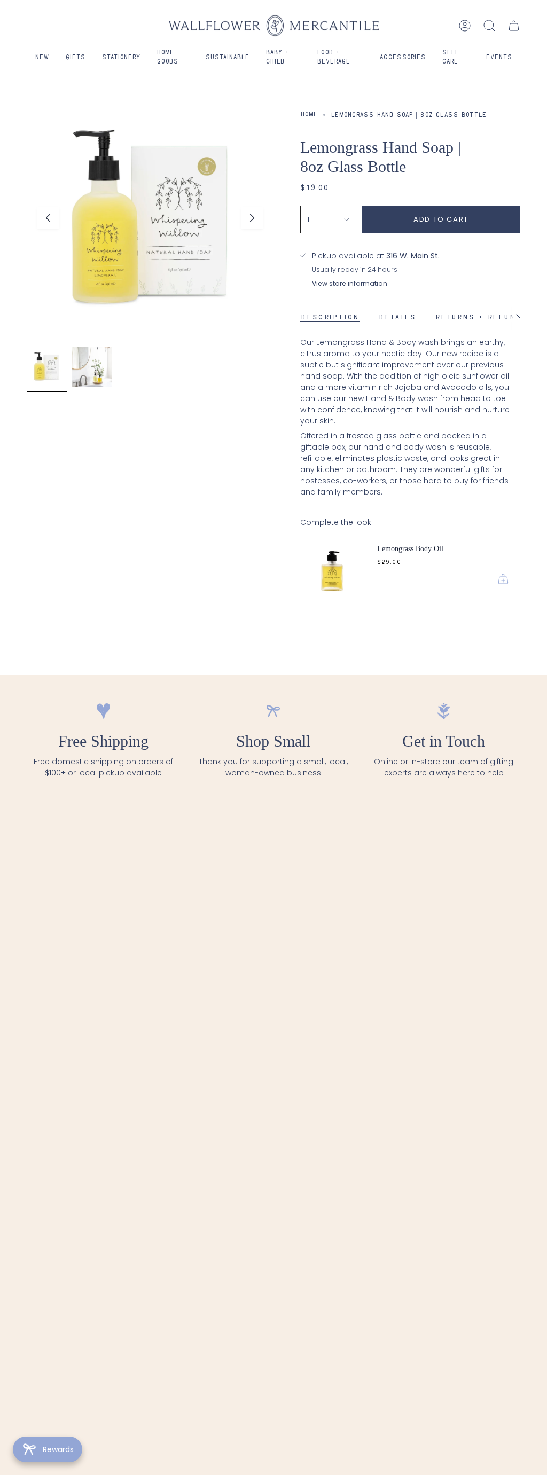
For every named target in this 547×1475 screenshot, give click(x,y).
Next (252, 218)
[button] (75, 58)
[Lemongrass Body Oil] (332, 564)
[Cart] (514, 26)
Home (309, 115)
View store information (349, 283)
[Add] (503, 578)
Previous (48, 218)
